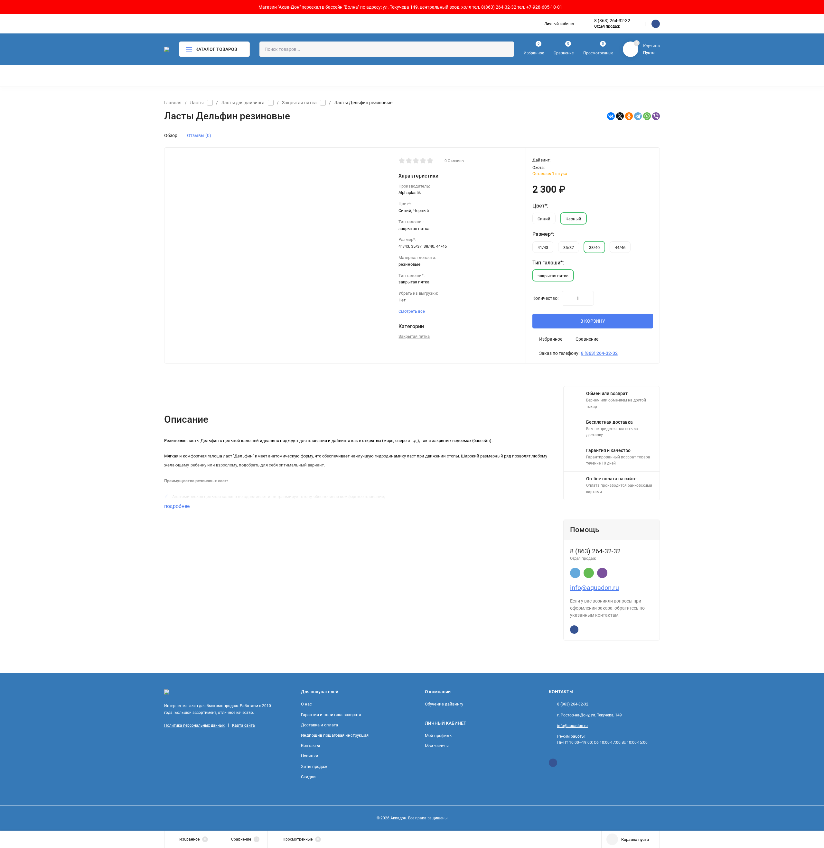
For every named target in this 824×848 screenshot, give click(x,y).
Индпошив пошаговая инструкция (335, 735)
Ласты (197, 102)
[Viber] (656, 116)
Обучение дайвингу (444, 704)
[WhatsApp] (647, 116)
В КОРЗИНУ (592, 321)
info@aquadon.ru (594, 588)
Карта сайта (243, 725)
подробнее (177, 506)
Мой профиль (438, 735)
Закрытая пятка (299, 102)
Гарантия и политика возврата (331, 714)
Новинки (309, 755)
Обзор (170, 135)
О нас (306, 704)
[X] (620, 116)
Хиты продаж (314, 766)
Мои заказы (437, 745)
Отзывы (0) (199, 135)
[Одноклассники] (629, 116)
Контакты (310, 745)
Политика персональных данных (194, 725)
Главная (173, 102)
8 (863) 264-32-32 (612, 20)
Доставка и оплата (319, 725)
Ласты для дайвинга (243, 102)
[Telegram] (638, 116)
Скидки (308, 776)
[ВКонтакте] (611, 116)
